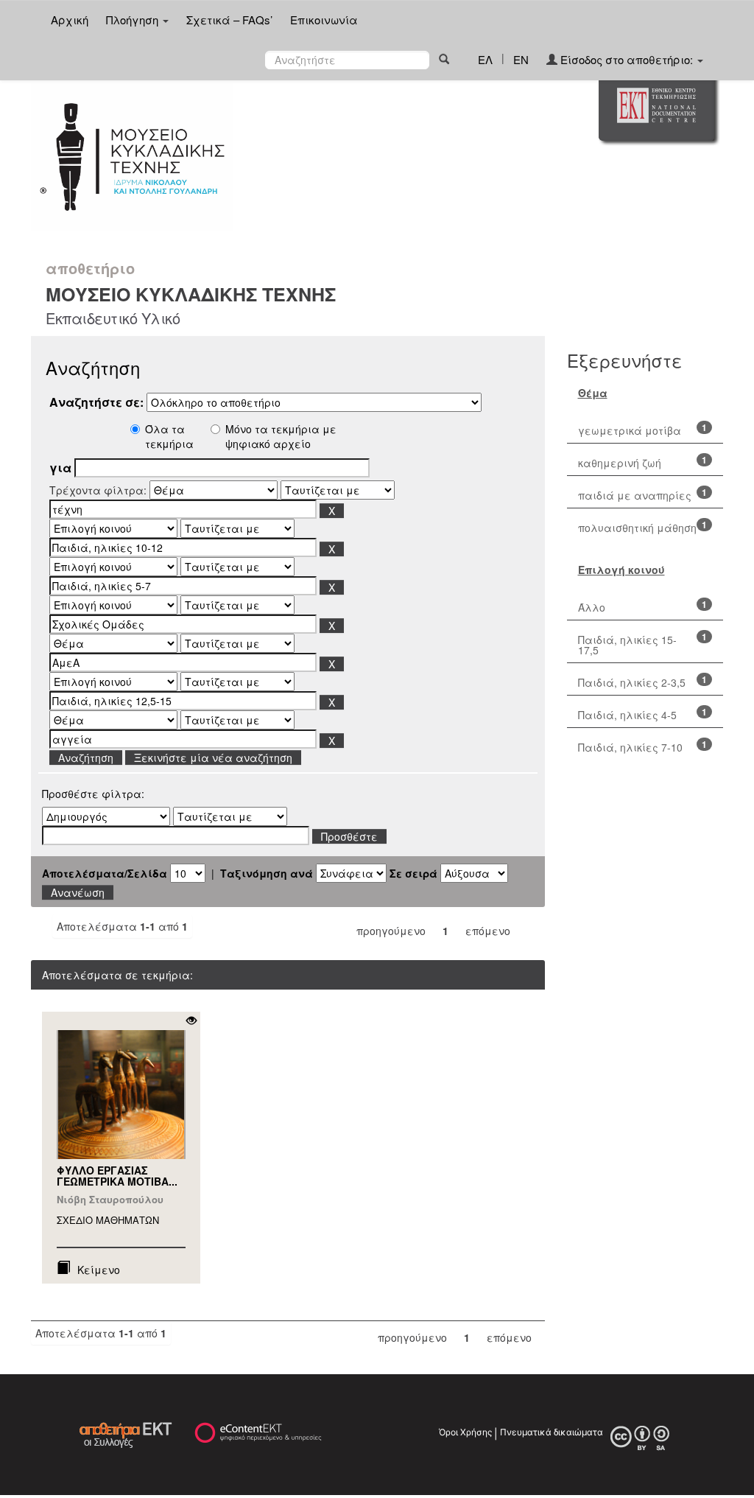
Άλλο (591, 607)
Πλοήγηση (133, 19)
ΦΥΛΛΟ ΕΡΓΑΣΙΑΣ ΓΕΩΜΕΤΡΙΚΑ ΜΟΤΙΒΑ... (117, 1176)
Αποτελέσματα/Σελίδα (104, 873)
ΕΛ (485, 59)
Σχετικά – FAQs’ (229, 19)
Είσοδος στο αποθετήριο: (626, 59)
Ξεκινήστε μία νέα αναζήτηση (213, 757)
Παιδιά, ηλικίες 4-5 (627, 714)
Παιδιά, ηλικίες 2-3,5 (632, 682)
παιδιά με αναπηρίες (634, 495)
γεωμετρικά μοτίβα (629, 430)
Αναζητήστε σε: (96, 402)
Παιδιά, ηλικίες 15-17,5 (627, 644)
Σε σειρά (413, 873)
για (60, 468)
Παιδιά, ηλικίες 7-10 (630, 747)
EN (521, 59)
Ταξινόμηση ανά (266, 873)
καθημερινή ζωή (619, 462)
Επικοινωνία (324, 19)
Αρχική (69, 19)
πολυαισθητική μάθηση (637, 527)
